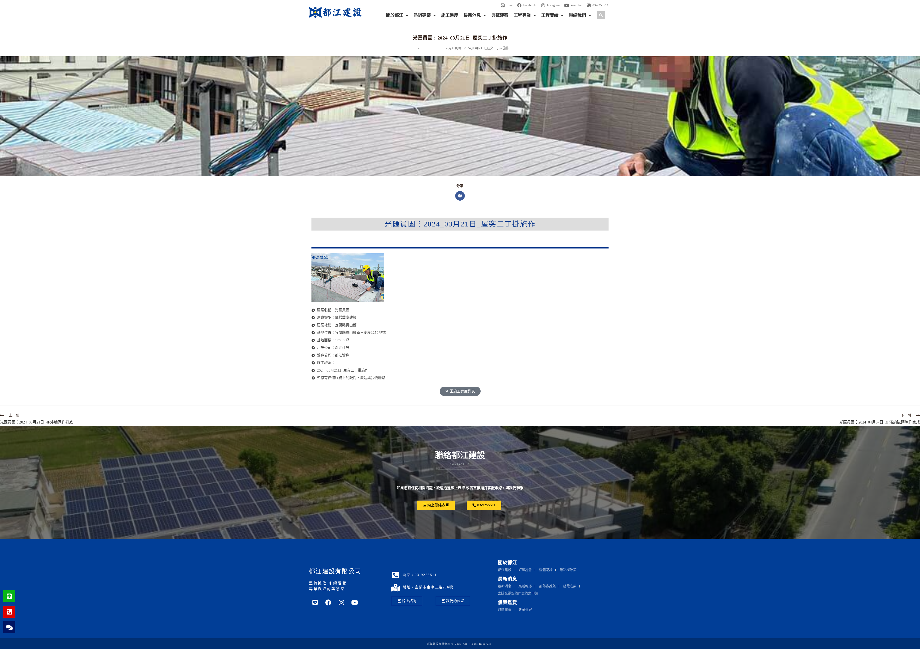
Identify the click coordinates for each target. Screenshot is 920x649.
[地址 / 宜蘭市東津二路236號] (395, 587)
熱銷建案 (422, 15)
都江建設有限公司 (335, 571)
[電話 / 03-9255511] (395, 575)
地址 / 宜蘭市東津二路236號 (428, 587)
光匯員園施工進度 (432, 48)
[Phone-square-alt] (9, 612)
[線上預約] (9, 627)
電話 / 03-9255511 (420, 575)
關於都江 (394, 15)
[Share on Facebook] (460, 196)
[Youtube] (355, 603)
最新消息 (472, 15)
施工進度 (449, 15)
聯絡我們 (577, 15)
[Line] (9, 596)
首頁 (414, 48)
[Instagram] (341, 603)
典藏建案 (499, 15)
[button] (601, 15)
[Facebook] (328, 603)
